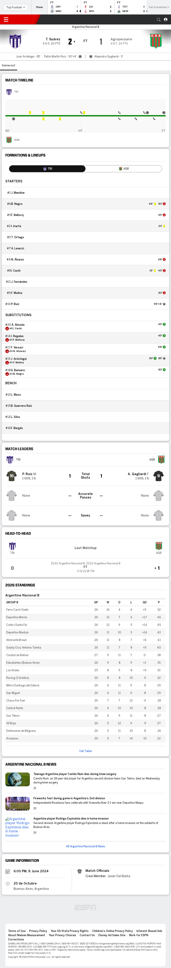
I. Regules (17, 336)
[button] (159, 19)
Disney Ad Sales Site (111, 935)
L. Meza (16, 394)
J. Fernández (19, 281)
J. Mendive (17, 192)
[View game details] (85, 565)
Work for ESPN (138, 935)
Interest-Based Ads (149, 931)
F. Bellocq (17, 215)
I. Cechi (15, 270)
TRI (16, 92)
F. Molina (16, 293)
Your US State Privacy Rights (70, 931)
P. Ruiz (15, 304)
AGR (17, 140)
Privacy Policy (38, 931)
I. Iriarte (16, 226)
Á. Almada (18, 324)
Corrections (16, 939)
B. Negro (16, 203)
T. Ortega (17, 237)
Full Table (85, 751)
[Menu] (6, 19)
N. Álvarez (17, 259)
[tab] (47, 168)
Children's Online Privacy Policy (112, 931)
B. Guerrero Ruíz (21, 405)
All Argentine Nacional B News (85, 846)
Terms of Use (17, 931)
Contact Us (87, 935)
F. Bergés (17, 428)
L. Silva (15, 417)
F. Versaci (17, 347)
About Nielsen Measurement (26, 935)
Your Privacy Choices (62, 935)
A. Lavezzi (17, 248)
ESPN (24, 19)
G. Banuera (18, 370)
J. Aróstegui (19, 358)
